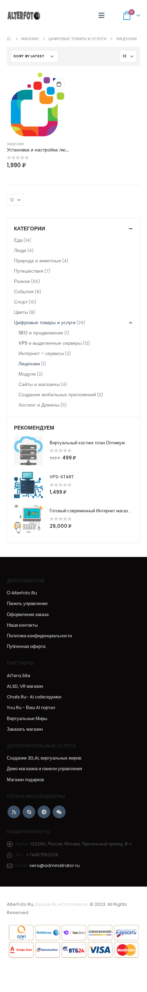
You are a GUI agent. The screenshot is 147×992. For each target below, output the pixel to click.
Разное (22, 281)
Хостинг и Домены (38, 404)
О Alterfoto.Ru (22, 593)
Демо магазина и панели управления (44, 768)
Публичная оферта (26, 646)
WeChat (59, 812)
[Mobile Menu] (101, 15)
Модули (27, 373)
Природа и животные (37, 260)
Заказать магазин (25, 729)
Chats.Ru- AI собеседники (34, 697)
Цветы (21, 312)
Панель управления (27, 603)
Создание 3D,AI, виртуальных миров (44, 758)
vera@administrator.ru (54, 865)
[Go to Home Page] (9, 39)
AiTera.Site (18, 675)
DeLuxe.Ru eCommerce (61, 904)
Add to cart (59, 84)
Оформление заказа (28, 614)
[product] (38, 104)
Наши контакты (22, 625)
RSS (14, 812)
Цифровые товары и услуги (45, 322)
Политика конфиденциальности (39, 635)
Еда (18, 240)
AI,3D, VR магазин (25, 686)
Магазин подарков (25, 779)
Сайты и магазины (39, 384)
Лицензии (15, 144)
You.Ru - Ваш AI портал (31, 707)
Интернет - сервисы (41, 353)
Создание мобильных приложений (57, 394)
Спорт (21, 301)
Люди (20, 250)
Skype (29, 812)
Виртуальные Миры (27, 718)
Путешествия (28, 270)
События (24, 291)
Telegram (44, 812)
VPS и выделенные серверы (50, 343)
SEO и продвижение (40, 332)
